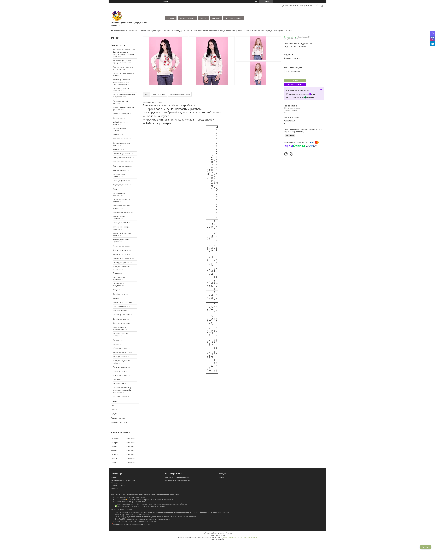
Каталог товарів (186, 18)
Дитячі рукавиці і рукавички (119, 194)
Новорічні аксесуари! (121, 114)
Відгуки (114, 414)
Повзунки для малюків (121, 212)
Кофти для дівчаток (120, 185)
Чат (427, 547)
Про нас (203, 18)
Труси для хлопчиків (120, 223)
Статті (113, 405)
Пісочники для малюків (121, 162)
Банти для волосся (120, 356)
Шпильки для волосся (121, 352)
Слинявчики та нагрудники (118, 284)
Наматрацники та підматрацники (119, 328)
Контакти (216, 18)
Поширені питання (118, 418)
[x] (290, 154)
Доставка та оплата (233, 18)
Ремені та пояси (119, 371)
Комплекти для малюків (122, 153)
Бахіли (115, 298)
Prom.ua (229, 533)
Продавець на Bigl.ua (217, 535)
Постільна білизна (120, 396)
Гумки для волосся (120, 367)
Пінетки (116, 273)
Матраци (116, 379)
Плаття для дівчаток (121, 166)
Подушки (116, 135)
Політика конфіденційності (248, 537)
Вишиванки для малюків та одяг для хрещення (123, 61)
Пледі (115, 189)
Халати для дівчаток (120, 250)
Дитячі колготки (119, 294)
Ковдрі (115, 290)
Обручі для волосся (120, 348)
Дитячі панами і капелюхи (119, 175)
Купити (295, 80)
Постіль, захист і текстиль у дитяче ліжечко (123, 68)
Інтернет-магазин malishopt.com (123, 480)
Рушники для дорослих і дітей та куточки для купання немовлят (122, 82)
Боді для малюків (119, 170)
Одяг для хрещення (120, 139)
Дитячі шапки (118, 118)
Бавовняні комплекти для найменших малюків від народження (122, 390)
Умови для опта (117, 483)
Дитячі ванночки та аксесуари (120, 334)
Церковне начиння (120, 310)
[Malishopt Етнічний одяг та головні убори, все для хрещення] (116, 16)
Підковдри (117, 340)
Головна (171, 18)
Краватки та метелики (121, 323)
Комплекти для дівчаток (122, 258)
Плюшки (116, 344)
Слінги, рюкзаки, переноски (119, 278)
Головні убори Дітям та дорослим (177, 478)
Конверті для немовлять (122, 158)
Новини (114, 401)
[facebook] (286, 154)
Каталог (114, 478)
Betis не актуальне (120, 375)
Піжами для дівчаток (121, 246)
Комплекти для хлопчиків (122, 302)
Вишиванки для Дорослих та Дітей (177, 480)
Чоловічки (117, 149)
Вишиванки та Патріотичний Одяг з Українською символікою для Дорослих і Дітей (160, 31)
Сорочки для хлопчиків (121, 315)
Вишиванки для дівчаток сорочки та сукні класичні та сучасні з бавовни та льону (225, 31)
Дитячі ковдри (118, 384)
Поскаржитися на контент (229, 537)
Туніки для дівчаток (120, 306)
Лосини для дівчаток (121, 254)
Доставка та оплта (118, 485)
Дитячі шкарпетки (120, 319)
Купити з (291, 84)
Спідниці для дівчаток (121, 262)
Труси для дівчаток (120, 181)
